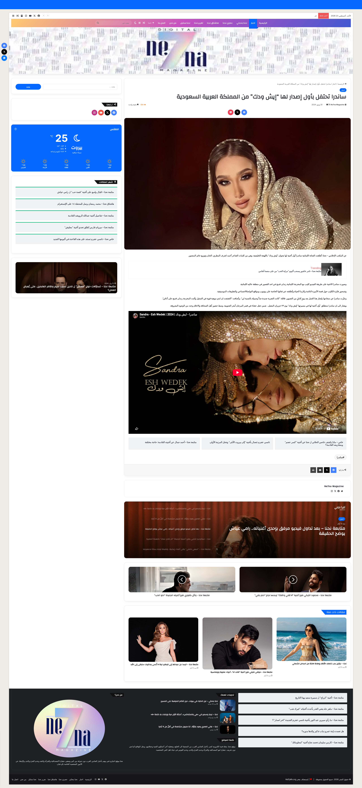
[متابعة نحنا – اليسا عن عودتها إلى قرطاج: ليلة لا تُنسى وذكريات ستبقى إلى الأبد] (163, 639)
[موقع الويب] (342, 491)
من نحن (172, 23)
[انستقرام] (331, 491)
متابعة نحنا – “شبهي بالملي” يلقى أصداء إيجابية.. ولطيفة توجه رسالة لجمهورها (286, 535)
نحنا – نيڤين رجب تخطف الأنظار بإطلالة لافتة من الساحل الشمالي (319, 663)
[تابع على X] (329, 105)
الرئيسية (263, 23)
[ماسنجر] (4, 58)
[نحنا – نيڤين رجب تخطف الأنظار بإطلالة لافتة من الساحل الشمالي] (311, 639)
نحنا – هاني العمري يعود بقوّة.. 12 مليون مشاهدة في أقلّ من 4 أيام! (188, 727)
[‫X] (237, 112)
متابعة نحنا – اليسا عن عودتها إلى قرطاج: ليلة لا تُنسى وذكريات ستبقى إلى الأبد (164, 664)
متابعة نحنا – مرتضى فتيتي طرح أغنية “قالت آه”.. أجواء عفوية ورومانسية (241, 672)
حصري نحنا (227, 23)
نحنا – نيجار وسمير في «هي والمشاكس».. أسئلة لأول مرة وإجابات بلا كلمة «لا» (184, 714)
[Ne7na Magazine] (181, 50)
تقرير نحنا (198, 23)
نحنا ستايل (185, 23)
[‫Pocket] (230, 112)
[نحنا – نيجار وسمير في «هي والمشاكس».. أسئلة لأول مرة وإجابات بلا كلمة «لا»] (227, 718)
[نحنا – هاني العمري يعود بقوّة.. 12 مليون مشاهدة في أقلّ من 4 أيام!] (227, 729)
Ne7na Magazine (337, 105)
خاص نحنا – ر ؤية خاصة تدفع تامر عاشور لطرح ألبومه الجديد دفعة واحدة (289, 16)
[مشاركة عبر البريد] (320, 470)
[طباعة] (313, 470)
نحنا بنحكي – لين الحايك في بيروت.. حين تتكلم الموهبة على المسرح (189, 701)
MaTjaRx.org (290, 779)
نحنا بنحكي (241, 23)
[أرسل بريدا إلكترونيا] (327, 105)
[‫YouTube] (101, 112)
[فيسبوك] (244, 112)
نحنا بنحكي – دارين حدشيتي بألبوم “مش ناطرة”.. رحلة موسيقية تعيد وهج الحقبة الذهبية (67, 290)
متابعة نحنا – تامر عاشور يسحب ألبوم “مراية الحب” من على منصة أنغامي (289, 271)
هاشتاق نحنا (213, 23)
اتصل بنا (161, 23)
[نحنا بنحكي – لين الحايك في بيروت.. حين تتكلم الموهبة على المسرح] (227, 705)
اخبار (253, 23)
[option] (237, 529)
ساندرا (340, 457)
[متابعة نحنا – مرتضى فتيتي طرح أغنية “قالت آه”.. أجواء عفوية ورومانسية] (237, 643)
